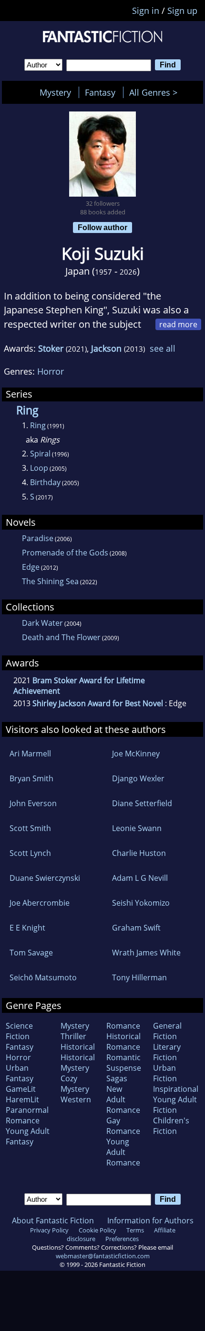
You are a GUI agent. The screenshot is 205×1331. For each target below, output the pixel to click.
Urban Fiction (165, 1073)
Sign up (182, 10)
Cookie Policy (97, 1230)
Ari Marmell (30, 753)
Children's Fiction (171, 1125)
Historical (78, 1047)
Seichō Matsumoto (43, 977)
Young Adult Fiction (175, 1104)
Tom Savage (31, 952)
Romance (123, 1025)
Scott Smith (30, 828)
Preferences (122, 1238)
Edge (31, 567)
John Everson (33, 803)
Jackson (106, 348)
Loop (39, 468)
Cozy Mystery (75, 1083)
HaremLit (22, 1099)
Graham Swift (136, 927)
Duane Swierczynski (45, 878)
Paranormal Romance (27, 1115)
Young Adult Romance (123, 1152)
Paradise (37, 538)
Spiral (40, 453)
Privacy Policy (49, 1230)
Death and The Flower (61, 637)
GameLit (21, 1089)
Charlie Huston (139, 853)
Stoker (50, 348)
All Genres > (155, 92)
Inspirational (175, 1089)
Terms (135, 1230)
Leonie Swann (137, 828)
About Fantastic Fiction (53, 1220)
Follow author (102, 227)
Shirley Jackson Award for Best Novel (97, 703)
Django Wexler (138, 778)
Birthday (45, 482)
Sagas (116, 1078)
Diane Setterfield (142, 803)
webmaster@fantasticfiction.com (103, 1256)
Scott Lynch (30, 853)
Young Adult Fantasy (28, 1136)
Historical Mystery (78, 1062)
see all (162, 348)
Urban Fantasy (19, 1073)
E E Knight (27, 927)
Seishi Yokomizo (141, 903)
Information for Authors (150, 1220)
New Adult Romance (123, 1099)
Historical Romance (123, 1041)
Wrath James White (146, 952)
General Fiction (167, 1031)
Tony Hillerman (139, 977)
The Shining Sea (50, 581)
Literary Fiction (167, 1052)
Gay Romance (123, 1125)
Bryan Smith (31, 778)
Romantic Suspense (123, 1062)
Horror (50, 371)
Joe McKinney (136, 753)
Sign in (145, 10)
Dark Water (42, 623)
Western (76, 1099)
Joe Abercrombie (40, 903)
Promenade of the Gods (65, 552)
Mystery (55, 92)
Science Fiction (19, 1031)
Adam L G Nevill (140, 878)
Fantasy (100, 92)
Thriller (73, 1036)
